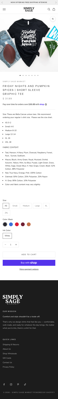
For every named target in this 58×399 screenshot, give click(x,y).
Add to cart (29, 254)
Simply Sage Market (14, 81)
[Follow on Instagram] (11, 384)
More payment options (29, 269)
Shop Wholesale (10, 353)
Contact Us (7, 362)
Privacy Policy (8, 367)
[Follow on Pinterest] (18, 384)
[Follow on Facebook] (4, 384)
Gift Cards (7, 358)
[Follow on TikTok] (25, 384)
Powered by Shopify (44, 392)
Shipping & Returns (11, 344)
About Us (7, 349)
